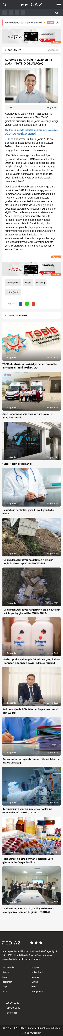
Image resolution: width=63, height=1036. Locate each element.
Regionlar (7, 981)
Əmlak (35, 981)
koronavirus (13, 282)
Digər (5, 986)
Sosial (5, 976)
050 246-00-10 (13, 1007)
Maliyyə (35, 967)
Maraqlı (35, 976)
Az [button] (56, 12)
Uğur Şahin (13, 292)
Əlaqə (34, 986)
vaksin (28, 282)
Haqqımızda (37, 991)
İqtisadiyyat (37, 972)
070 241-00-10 (12, 1002)
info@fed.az (11, 1012)
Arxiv (4, 991)
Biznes (5, 972)
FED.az (9, 139)
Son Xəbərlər (8, 967)
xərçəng (40, 282)
